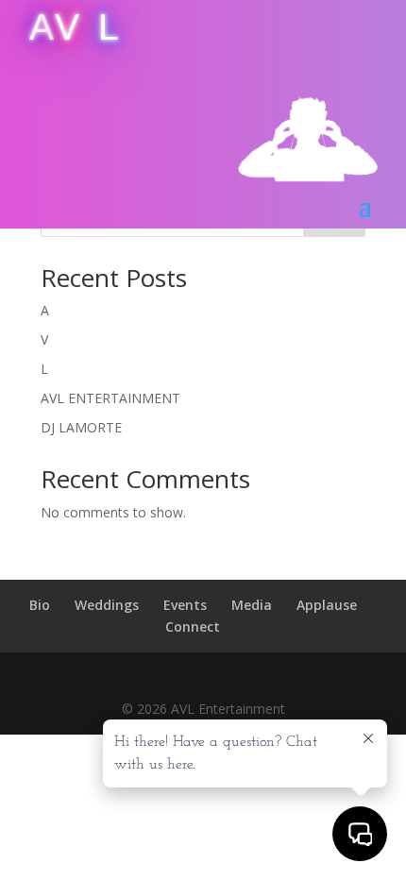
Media (251, 605)
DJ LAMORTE (81, 427)
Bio (39, 605)
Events (185, 605)
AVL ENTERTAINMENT (110, 398)
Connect (192, 626)
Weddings (107, 605)
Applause (326, 605)
